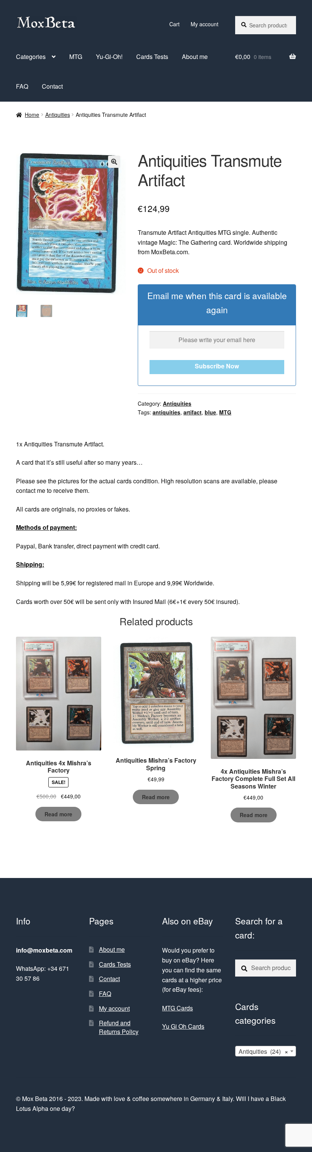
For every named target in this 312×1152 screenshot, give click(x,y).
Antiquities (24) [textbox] (263, 1051)
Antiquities (57, 114)
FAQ (22, 86)
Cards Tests (152, 56)
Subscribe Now (217, 366)
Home (32, 114)
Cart (174, 24)
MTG (75, 56)
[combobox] (265, 1051)
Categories (31, 56)
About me (195, 56)
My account (204, 24)
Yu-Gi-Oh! (109, 56)
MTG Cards (177, 1008)
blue (210, 412)
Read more (58, 814)
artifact (192, 412)
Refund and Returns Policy (118, 1027)
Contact (52, 86)
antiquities (166, 412)
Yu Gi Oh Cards (183, 1026)
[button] (114, 162)
